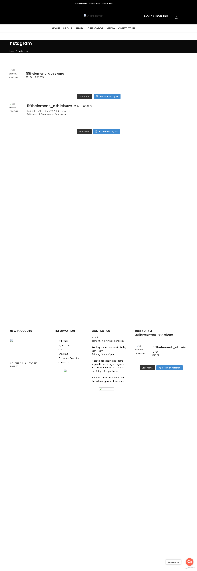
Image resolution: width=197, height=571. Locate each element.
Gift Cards (63, 340)
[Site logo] (93, 15)
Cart (60, 349)
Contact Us (64, 362)
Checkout (63, 353)
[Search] (172, 16)
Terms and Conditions (69, 358)
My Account (64, 345)
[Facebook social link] (5, 15)
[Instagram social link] (11, 15)
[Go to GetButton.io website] (190, 568)
